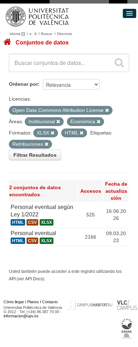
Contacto (50, 302)
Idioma (16, 34)
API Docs (34, 278)
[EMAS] (127, 328)
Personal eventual (33, 233)
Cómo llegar (14, 302)
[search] (119, 63)
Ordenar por (23, 84)
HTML (18, 222)
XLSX (46, 222)
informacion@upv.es (21, 316)
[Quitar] (107, 110)
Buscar (46, 34)
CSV (32, 222)
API (12, 278)
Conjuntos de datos (42, 43)
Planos (33, 302)
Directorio (64, 34)
